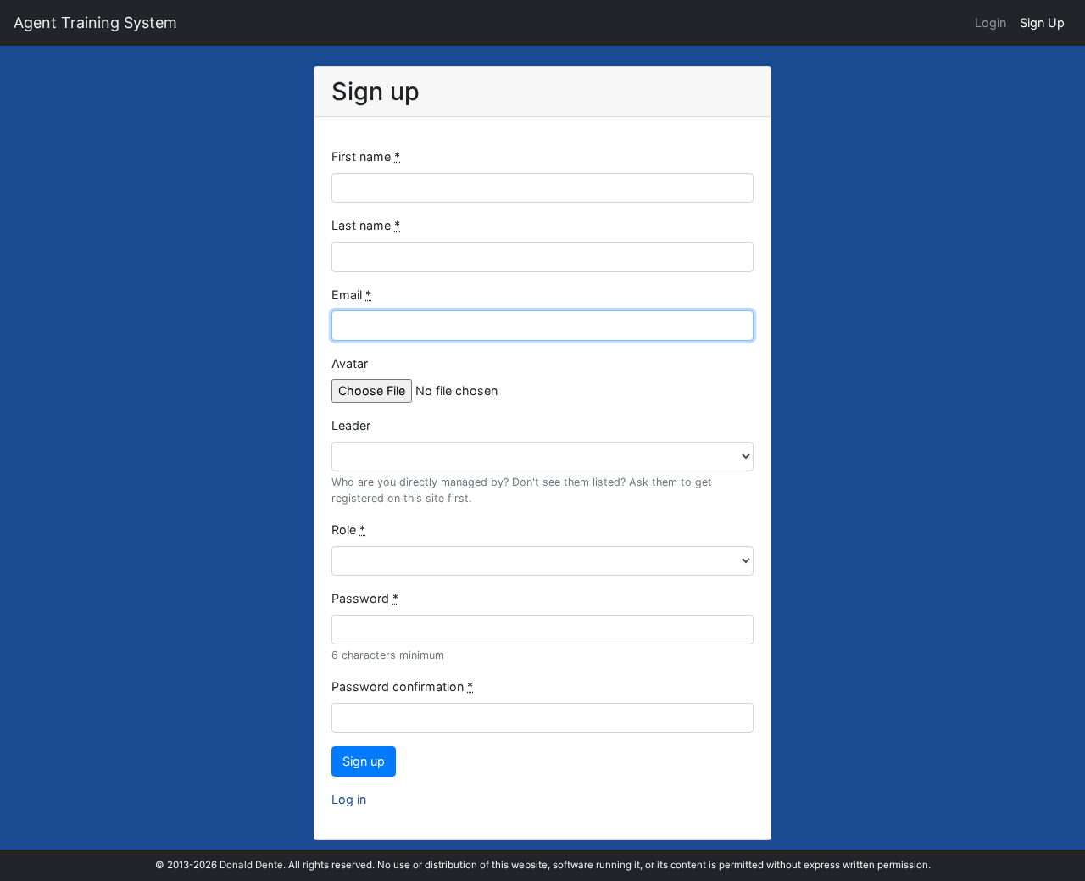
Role (348, 529)
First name (365, 156)
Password (364, 598)
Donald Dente (251, 865)
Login (990, 22)
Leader (350, 425)
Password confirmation (402, 686)
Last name (365, 225)
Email (351, 294)
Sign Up (1042, 22)
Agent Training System (95, 22)
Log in (348, 799)
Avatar (349, 363)
